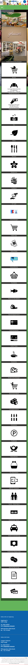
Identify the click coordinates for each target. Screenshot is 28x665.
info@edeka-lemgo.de (9, 626)
